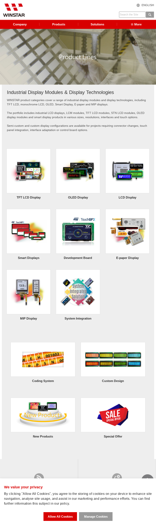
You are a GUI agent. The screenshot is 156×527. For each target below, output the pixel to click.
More (138, 24)
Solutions (97, 24)
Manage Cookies (96, 516)
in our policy (60, 503)
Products (58, 24)
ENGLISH (148, 5)
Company (20, 24)
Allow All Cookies (60, 516)
